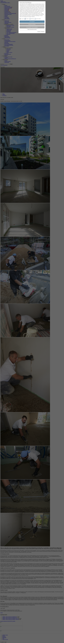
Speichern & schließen (32, 24)
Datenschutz (42, 31)
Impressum (39, 31)
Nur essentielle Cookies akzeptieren (32, 27)
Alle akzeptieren (32, 21)
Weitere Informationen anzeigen (32, 29)
